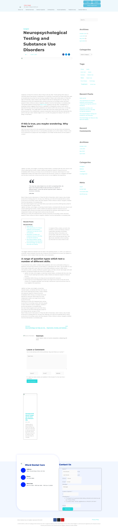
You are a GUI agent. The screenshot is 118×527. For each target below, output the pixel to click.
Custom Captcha (67, 491)
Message (65, 484)
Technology (92, 80)
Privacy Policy (95, 519)
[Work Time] (23, 484)
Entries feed (83, 189)
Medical (82, 169)
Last (78, 475)
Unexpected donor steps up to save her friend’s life (29, 417)
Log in (81, 186)
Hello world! (30, 226)
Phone (28, 476)
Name (64, 469)
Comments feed (84, 191)
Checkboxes (66, 496)
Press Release (84, 80)
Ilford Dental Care (35, 465)
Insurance (83, 74)
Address (29, 469)
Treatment (84, 84)
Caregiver (26, 29)
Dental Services (30, 9)
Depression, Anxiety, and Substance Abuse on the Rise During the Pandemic (34, 236)
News (82, 78)
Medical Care (90, 74)
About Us (20, 9)
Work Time (30, 483)
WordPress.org (83, 194)
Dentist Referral (82, 9)
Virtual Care (92, 84)
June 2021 (82, 36)
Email (64, 481)
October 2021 (83, 33)
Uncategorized (83, 173)
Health (87, 69)
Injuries (89, 72)
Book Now (67, 509)
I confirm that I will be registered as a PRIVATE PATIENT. (81, 501)
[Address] (23, 470)
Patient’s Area (72, 9)
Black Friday (43, 104)
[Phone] (23, 477)
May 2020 (82, 38)
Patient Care (89, 77)
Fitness (82, 69)
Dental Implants (40, 9)
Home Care (83, 72)
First (78, 471)
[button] (63, 54)
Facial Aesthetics (61, 9)
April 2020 (82, 41)
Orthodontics (51, 9)
